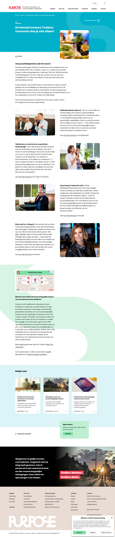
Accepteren (79, 532)
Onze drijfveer (28, 496)
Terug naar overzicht (24, 434)
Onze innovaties (73, 9)
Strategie (12, 499)
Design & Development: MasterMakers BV (48, 533)
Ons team (27, 499)
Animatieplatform (50, 496)
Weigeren (93, 532)
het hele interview (70, 135)
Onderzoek (12, 496)
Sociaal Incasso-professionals (54, 499)
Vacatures (74, 507)
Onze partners (28, 504)
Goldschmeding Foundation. (36, 354)
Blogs (72, 502)
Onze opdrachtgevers (30, 502)
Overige (12, 507)
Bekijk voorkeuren (106, 532)
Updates (94, 9)
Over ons (61, 9)
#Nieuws (18, 23)
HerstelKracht (49, 504)
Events (73, 499)
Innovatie (12, 502)
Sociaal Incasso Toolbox (52, 502)
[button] (112, 517)
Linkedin (98, 20)
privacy (28, 533)
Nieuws (73, 496)
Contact (103, 9)
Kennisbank (74, 510)
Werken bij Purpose (29, 507)
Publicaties (74, 504)
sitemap (33, 533)
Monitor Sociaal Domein (52, 507)
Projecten (85, 9)
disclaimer (22, 533)
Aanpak (52, 9)
